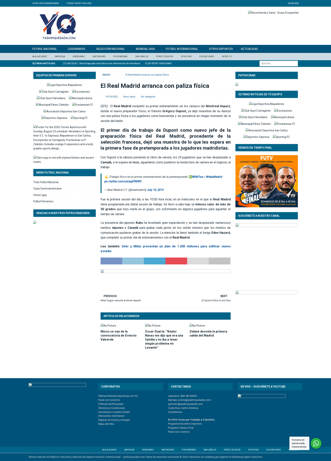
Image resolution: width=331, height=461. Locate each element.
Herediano (79, 56)
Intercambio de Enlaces (111, 415)
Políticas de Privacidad (110, 404)
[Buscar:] (279, 63)
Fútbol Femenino (43, 201)
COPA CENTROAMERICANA (45, 3)
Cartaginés (99, 56)
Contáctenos (175, 412)
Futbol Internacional (182, 48)
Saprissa (60, 56)
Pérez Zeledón (164, 56)
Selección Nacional (110, 48)
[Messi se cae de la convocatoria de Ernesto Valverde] (121, 326)
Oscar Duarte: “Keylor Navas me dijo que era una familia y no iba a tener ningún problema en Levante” (164, 339)
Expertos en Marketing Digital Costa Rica (240, 457)
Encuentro (184, 423)
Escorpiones (206, 56)
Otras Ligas (40, 195)
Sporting (186, 56)
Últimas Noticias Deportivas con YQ (118, 395)
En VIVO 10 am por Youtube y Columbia (191, 419)
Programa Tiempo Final (180, 427)
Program (172, 423)
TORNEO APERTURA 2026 (78, 3)
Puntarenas (120, 56)
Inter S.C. (227, 56)
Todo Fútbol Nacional (45, 182)
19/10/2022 (111, 96)
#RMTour (198, 177)
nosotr (183, 431)
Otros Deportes (221, 48)
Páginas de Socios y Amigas (114, 419)
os (188, 431)
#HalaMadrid (214, 177)
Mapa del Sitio (106, 423)
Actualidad (249, 48)
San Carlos (141, 56)
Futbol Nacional (44, 48)
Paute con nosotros (109, 399)
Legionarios (76, 48)
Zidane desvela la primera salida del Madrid (208, 333)
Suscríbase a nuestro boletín (114, 412)
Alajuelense (39, 56)
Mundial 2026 (145, 48)
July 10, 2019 (155, 190)
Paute (171, 431)
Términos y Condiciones (111, 408)
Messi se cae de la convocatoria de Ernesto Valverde (119, 335)
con (176, 431)
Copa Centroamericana (47, 188)
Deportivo (196, 423)
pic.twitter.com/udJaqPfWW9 (122, 181)
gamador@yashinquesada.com (185, 404)
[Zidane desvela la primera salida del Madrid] (210, 326)
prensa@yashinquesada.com (194, 399)
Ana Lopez (129, 96)
